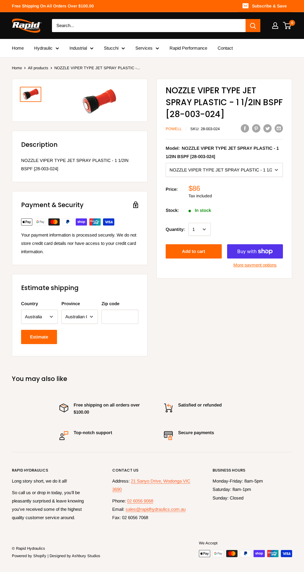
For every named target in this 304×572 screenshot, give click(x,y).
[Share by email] (279, 128)
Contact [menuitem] (225, 48)
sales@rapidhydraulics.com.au (156, 509)
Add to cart (193, 251)
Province (70, 303)
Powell (174, 129)
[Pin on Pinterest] (256, 128)
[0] (287, 25)
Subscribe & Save (269, 6)
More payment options (255, 264)
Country (29, 303)
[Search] (253, 25)
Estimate (39, 336)
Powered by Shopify (29, 556)
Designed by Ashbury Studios (75, 556)
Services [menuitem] (144, 48)
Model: (222, 152)
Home (17, 68)
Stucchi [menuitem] (111, 48)
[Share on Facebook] (245, 128)
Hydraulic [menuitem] (43, 48)
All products (38, 68)
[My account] (275, 25)
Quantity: (175, 229)
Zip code (110, 303)
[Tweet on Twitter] (267, 128)
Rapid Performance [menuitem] (188, 48)
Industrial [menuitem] (78, 48)
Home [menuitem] (18, 48)
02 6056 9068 (140, 500)
